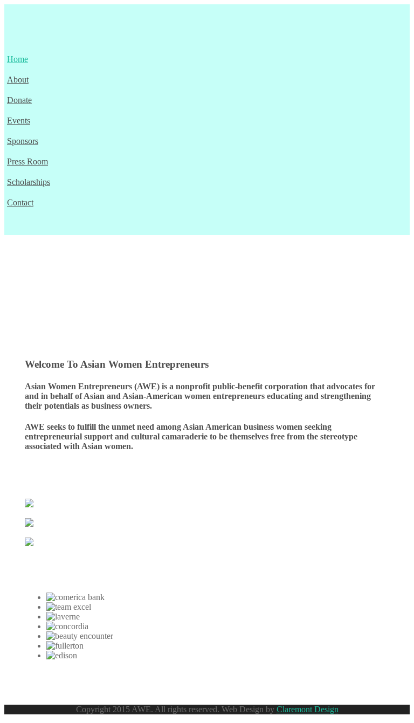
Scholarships (28, 182)
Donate (19, 100)
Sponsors (22, 141)
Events (18, 120)
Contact (20, 202)
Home (17, 59)
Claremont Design (308, 709)
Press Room (27, 161)
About (18, 79)
